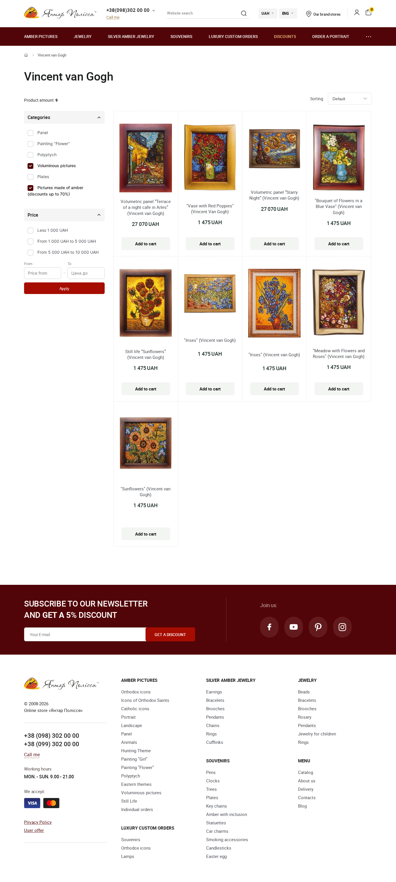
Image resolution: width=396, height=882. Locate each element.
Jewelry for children (317, 734)
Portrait (128, 717)
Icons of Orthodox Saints (145, 700)
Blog (302, 806)
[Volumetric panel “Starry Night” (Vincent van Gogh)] (274, 149)
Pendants (215, 717)
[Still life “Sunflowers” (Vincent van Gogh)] (145, 304)
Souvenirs (181, 36)
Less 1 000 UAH (52, 230)
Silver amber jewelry (131, 36)
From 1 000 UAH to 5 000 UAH (66, 241)
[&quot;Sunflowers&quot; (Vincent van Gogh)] (145, 444)
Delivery (305, 789)
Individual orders (137, 809)
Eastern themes (136, 784)
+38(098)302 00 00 (128, 10)
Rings (211, 734)
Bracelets (215, 700)
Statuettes (216, 823)
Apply (64, 288)
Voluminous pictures (56, 165)
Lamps (127, 856)
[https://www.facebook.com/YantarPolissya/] (269, 627)
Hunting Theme (136, 750)
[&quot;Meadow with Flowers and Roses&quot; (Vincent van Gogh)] (339, 303)
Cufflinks (214, 742)
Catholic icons (135, 708)
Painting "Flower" (53, 143)
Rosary (304, 717)
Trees (211, 789)
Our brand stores (327, 14)
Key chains (216, 806)
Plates (43, 176)
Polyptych (47, 154)
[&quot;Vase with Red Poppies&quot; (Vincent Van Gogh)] (210, 158)
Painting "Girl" (134, 759)
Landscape (131, 725)
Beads (304, 692)
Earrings (214, 692)
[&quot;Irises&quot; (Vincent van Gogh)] (210, 294)
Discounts (285, 36)
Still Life (129, 801)
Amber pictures (40, 36)
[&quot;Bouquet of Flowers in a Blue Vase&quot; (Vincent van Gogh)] (339, 158)
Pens (211, 772)
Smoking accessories (227, 839)
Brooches (215, 708)
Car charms (217, 831)
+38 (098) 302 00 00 (51, 735)
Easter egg (216, 856)
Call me (112, 17)
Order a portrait (330, 36)
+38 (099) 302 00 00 (51, 744)
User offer (34, 830)
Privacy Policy (38, 822)
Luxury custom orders (233, 36)
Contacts (307, 797)
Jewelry (83, 36)
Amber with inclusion (226, 814)
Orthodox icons (136, 692)
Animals (129, 742)
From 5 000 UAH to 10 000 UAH (68, 252)
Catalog (305, 772)
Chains (212, 725)
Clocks (213, 781)
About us (306, 781)
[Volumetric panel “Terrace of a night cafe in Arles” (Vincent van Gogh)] (145, 159)
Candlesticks (218, 848)
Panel (42, 132)
